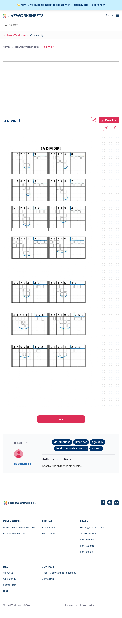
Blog (5, 590)
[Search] (6, 24)
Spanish (96, 448)
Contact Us (48, 578)
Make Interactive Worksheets (19, 527)
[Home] (23, 15)
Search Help (9, 584)
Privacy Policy (87, 605)
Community (9, 578)
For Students (87, 545)
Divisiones (81, 442)
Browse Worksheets (14, 533)
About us (8, 572)
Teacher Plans (49, 527)
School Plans (49, 533)
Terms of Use (71, 605)
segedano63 (22, 463)
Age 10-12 (97, 442)
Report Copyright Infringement (59, 572)
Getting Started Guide (92, 527)
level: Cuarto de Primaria (71, 448)
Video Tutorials (88, 533)
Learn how (98, 4)
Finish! (61, 419)
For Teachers (87, 539)
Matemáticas (62, 442)
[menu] (117, 15)
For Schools (86, 551)
